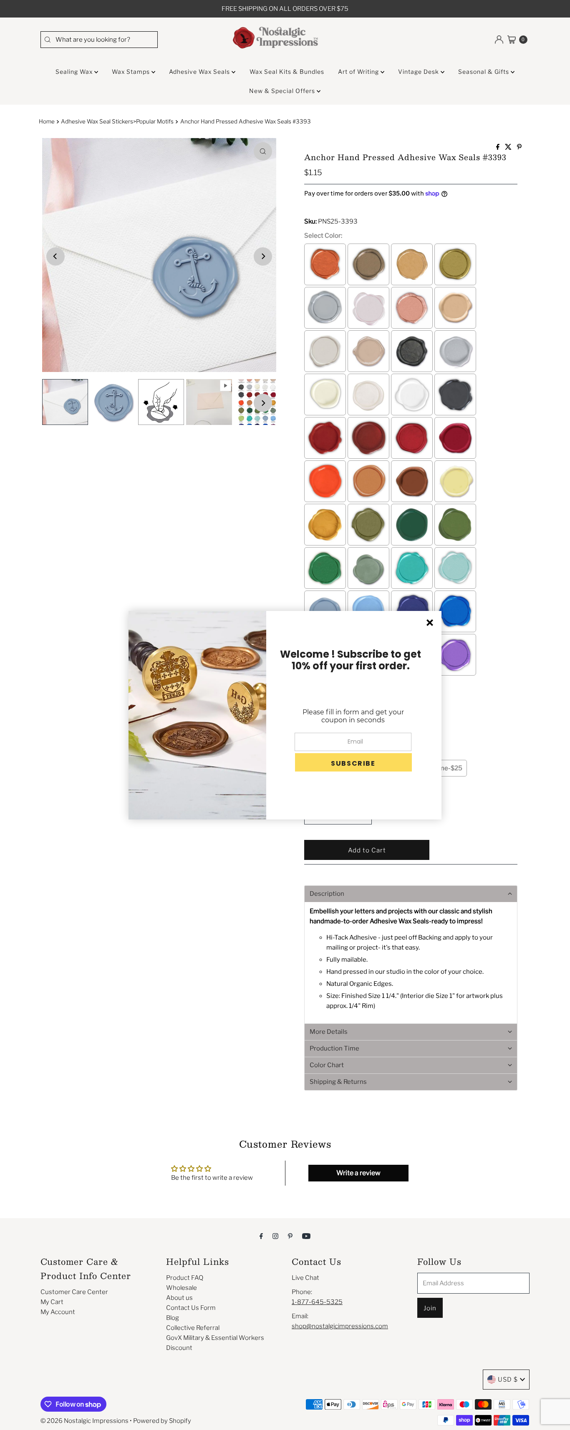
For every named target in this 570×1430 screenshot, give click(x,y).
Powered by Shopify (162, 1421)
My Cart (51, 1302)
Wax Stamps (131, 71)
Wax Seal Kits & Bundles (287, 71)
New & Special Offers (283, 90)
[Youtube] (306, 1236)
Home (47, 121)
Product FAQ (184, 1278)
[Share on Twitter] (509, 147)
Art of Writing (359, 71)
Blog (172, 1318)
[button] (410, 893)
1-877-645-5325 (317, 1302)
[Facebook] (261, 1236)
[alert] (285, 715)
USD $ (508, 1379)
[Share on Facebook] (498, 147)
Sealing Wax (74, 71)
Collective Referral (192, 1328)
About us (179, 1298)
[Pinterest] (290, 1236)
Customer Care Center (74, 1292)
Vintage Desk (419, 71)
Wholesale (181, 1288)
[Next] (263, 256)
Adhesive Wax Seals (200, 71)
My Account (57, 1312)
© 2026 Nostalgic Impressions (84, 1421)
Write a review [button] (358, 1173)
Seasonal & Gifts (484, 71)
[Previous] (55, 256)
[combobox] (99, 39)
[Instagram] (275, 1236)
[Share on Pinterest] (519, 147)
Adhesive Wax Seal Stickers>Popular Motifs (117, 121)
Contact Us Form (191, 1308)
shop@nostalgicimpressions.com (340, 1326)
